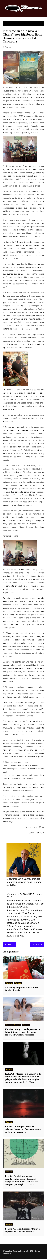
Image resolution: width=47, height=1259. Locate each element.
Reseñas (8, 47)
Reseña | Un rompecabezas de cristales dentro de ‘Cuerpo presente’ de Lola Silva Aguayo (23, 1129)
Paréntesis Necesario (13, 1025)
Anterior (10, 944)
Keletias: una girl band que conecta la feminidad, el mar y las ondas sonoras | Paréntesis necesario (22, 1032)
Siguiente (36, 944)
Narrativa (9, 983)
